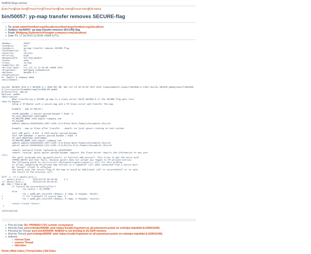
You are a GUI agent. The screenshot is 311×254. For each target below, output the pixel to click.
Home (5, 250)
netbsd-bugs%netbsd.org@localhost (81, 26)
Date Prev (8, 8)
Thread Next (50, 8)
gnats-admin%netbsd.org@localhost (35, 26)
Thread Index (80, 8)
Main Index (17, 250)
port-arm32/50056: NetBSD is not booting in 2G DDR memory (69, 230)
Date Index (65, 8)
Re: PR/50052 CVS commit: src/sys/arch (48, 225)
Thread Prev (35, 8)
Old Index (94, 8)
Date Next (21, 8)
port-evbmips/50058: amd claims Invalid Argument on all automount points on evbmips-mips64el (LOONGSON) (92, 227)
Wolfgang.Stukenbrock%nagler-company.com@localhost (51, 32)
